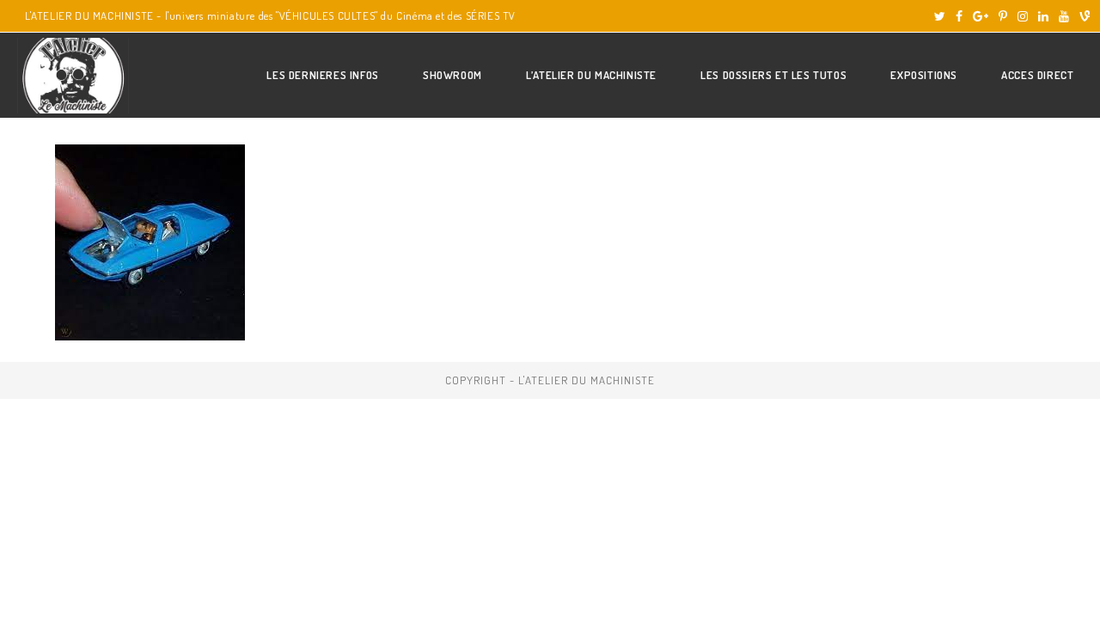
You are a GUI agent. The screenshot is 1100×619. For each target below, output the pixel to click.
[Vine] (1082, 16)
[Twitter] (939, 16)
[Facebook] (959, 16)
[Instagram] (1022, 16)
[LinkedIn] (1043, 16)
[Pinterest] (1002, 16)
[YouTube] (1064, 16)
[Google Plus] (980, 16)
